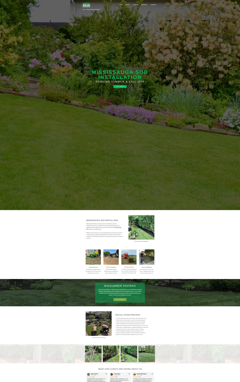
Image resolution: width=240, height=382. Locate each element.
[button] (130, 4)
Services (144, 4)
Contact (153, 4)
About (128, 4)
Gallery (136, 4)
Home (121, 4)
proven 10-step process (101, 234)
